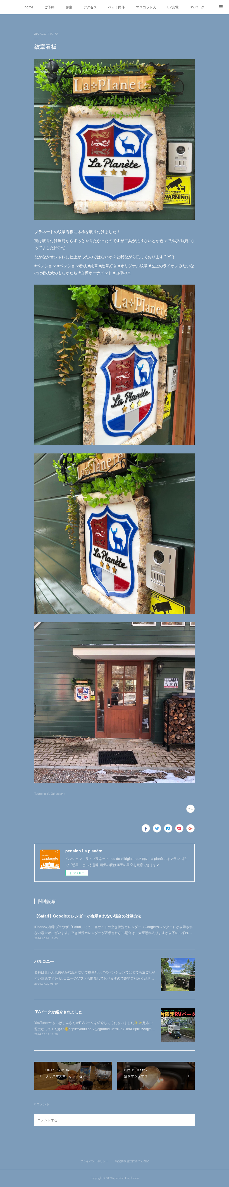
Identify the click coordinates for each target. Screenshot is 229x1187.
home (29, 6)
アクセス (90, 6)
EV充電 (172, 6)
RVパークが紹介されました (58, 1012)
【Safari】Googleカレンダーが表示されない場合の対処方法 (87, 916)
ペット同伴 (116, 6)
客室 (69, 6)
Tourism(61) (41, 794)
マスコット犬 (146, 6)
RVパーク (197, 6)
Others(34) (58, 794)
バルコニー (44, 961)
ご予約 (49, 6)
